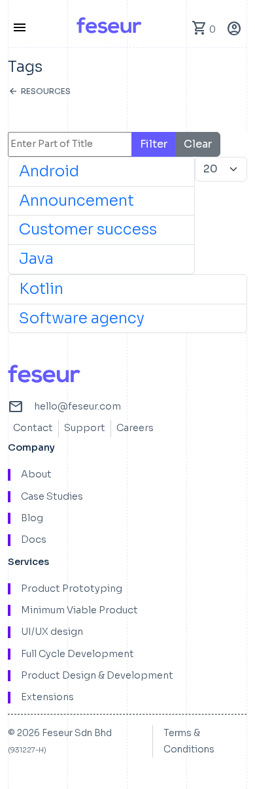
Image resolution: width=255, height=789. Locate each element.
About (36, 474)
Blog (32, 518)
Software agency (81, 318)
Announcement (76, 200)
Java (36, 259)
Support (84, 428)
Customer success (88, 229)
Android (49, 171)
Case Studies (52, 496)
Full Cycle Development (77, 654)
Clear (198, 144)
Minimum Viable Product (79, 610)
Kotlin (41, 289)
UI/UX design (52, 631)
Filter (153, 144)
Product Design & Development (97, 675)
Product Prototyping (71, 588)
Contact (33, 428)
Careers (135, 428)
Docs (33, 539)
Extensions (47, 697)
